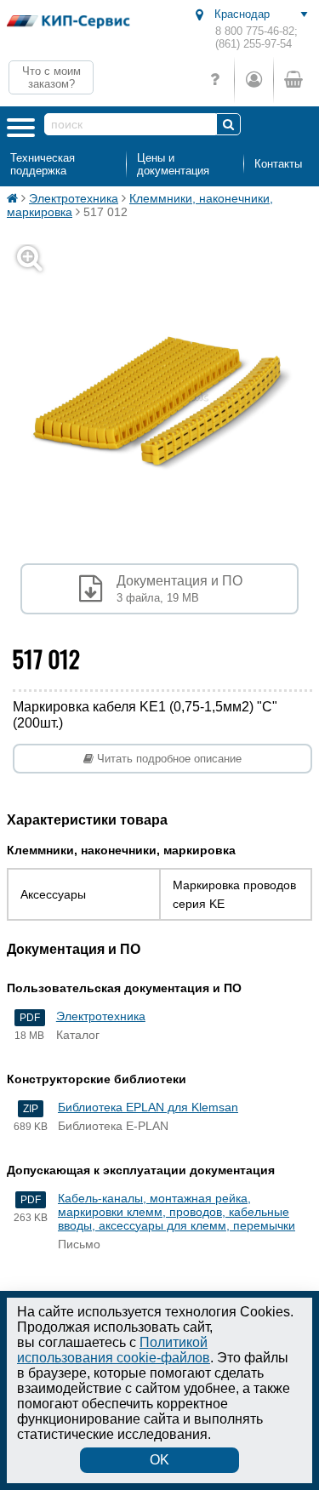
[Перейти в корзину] (292, 79)
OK (159, 1460)
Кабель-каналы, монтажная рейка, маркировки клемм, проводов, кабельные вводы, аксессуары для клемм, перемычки (176, 1211)
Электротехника (73, 198)
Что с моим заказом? (51, 77)
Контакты (278, 163)
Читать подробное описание (168, 758)
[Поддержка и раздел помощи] (215, 79)
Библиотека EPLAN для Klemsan (148, 1107)
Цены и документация (173, 164)
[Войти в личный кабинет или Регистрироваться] (253, 79)
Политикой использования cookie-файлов (113, 1350)
